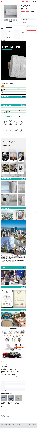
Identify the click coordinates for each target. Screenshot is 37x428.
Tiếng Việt (32, 424)
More (1, 421)
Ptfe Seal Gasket (18, 419)
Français (11, 424)
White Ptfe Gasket (2, 420)
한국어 (23, 424)
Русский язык (13, 424)
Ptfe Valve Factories (14, 419)
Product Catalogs (8, 407)
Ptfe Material (6, 419)
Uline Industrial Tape (8, 416)
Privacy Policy (27, 425)
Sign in (35, 1)
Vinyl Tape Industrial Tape (3, 416)
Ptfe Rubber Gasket (28, 419)
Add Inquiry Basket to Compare (10, 21)
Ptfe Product (2, 419)
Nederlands (19, 424)
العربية (21, 424)
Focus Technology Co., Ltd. (15, 425)
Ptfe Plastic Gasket (23, 419)
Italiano (15, 424)
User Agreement (21, 425)
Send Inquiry (25, 11)
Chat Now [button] (33, 11)
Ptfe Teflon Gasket (32, 419)
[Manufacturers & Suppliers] (4, 1)
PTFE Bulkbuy (6, 420)
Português (9, 424)
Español (6, 424)
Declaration (24, 425)
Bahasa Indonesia (34, 424)
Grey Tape (12, 416)
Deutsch (17, 424)
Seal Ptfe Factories (9, 419)
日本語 (24, 424)
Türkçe (29, 424)
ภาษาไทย (28, 424)
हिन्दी (26, 424)
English (5, 424)
